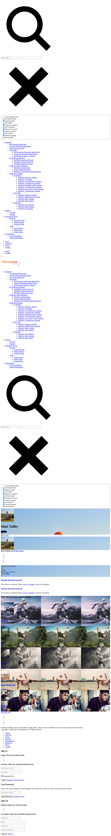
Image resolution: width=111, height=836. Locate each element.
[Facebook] (5, 555)
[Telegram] (5, 558)
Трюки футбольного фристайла (25, 154)
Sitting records (19, 222)
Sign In (21, 796)
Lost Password (19, 780)
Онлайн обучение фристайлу (20, 146)
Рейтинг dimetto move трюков (29, 197)
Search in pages (10, 135)
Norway (4, 625)
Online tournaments (16, 238)
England (4, 532)
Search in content (11, 125)
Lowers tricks (18, 228)
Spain (3, 710)
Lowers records (19, 220)
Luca (3, 642)
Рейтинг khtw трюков (26, 199)
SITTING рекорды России (23, 162)
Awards (12, 214)
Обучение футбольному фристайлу (27, 152)
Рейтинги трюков (16, 173)
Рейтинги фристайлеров (19, 166)
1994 (12, 551)
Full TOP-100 (6, 712)
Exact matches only (12, 117)
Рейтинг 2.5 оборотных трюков (29, 187)
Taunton (21, 551)
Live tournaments (15, 236)
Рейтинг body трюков (26, 207)
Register (8, 253)
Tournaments (9, 234)
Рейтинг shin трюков (25, 201)
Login (7, 251)
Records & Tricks (11, 216)
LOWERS (17, 175)
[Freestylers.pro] (12, 268)
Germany (4, 689)
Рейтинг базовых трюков (27, 177)
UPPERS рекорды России (23, 164)
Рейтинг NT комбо (25, 179)
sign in (8, 572)
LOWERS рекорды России (23, 160)
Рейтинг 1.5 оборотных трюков (29, 181)
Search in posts (10, 131)
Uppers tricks (18, 232)
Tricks (12, 226)
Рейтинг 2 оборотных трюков (29, 183)
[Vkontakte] (5, 556)
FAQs (7, 245)
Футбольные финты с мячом (24, 156)
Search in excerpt (11, 129)
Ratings (7, 211)
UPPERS (17, 203)
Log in (25, 584)
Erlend (4, 663)
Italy (2, 646)
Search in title (10, 121)
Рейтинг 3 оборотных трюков (29, 191)
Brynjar (4, 621)
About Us (8, 243)
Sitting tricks (18, 230)
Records (12, 218)
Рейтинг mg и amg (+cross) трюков (31, 189)
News (7, 241)
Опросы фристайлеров (22, 170)
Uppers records (19, 224)
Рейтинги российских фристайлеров (27, 172)
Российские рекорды (17, 158)
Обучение (13, 150)
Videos (7, 733)
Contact (8, 247)
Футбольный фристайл (18, 144)
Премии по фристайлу (22, 168)
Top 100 (12, 212)
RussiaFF (8, 142)
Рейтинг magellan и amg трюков (30, 185)
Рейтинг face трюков (25, 205)
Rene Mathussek (8, 685)
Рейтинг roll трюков (25, 209)
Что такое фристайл (17, 148)
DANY (4, 706)
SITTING (17, 193)
